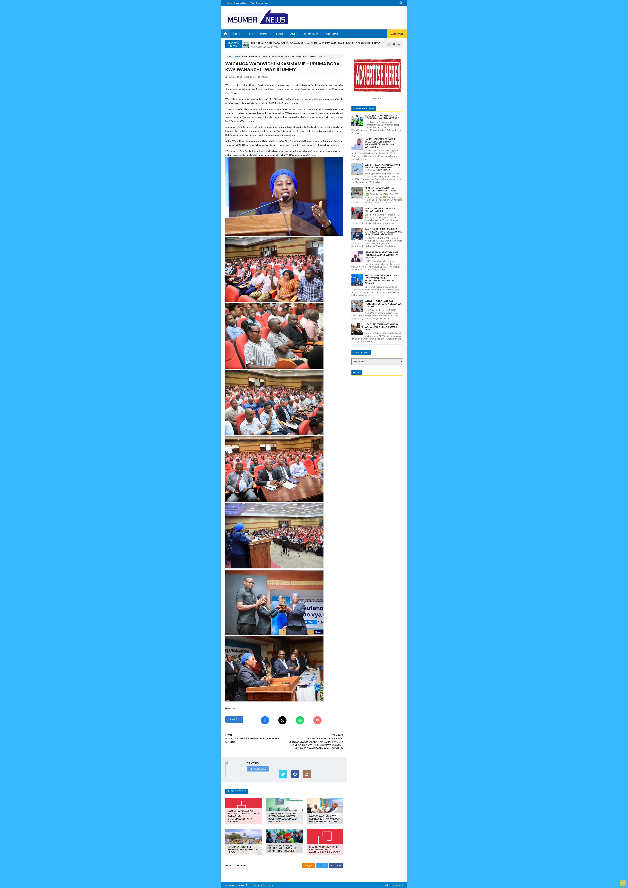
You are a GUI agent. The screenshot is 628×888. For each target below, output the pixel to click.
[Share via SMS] (317, 720)
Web (252, 3)
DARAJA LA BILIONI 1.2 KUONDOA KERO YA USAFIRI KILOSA (243, 849)
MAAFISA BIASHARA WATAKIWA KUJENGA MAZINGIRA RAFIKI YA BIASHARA (381, 255)
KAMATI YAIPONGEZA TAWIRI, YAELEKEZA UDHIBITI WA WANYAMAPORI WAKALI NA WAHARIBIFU (380, 143)
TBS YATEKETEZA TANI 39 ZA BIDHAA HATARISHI (380, 209)
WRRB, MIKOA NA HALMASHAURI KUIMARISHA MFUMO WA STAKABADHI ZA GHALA (382, 167)
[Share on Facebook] (265, 720)
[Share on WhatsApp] (300, 720)
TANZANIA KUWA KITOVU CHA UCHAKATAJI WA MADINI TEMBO (382, 117)
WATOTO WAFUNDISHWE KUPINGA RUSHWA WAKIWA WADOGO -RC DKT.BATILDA (324, 819)
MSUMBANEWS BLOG (235, 885)
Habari (238, 56)
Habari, (264, 77)
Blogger (309, 865)
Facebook (336, 865)
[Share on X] (282, 720)
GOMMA (399, 885)
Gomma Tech (262, 3)
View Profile (259, 769)
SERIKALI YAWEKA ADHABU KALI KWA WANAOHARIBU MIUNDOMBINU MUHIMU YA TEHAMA (382, 279)
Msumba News (240, 3)
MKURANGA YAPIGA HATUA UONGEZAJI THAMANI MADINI (381, 189)
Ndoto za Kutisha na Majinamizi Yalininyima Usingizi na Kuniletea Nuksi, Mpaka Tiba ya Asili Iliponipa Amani (310, 42)
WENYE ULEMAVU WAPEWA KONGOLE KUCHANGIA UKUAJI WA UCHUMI (383, 304)
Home (229, 3)
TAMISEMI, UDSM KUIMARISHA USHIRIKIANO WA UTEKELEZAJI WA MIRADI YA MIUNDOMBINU (383, 232)
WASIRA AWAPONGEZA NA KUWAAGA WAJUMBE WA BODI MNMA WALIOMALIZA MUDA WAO (282, 817)
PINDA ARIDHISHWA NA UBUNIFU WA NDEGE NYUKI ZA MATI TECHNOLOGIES (282, 848)
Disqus (321, 865)
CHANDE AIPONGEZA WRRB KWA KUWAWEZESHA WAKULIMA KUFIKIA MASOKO (324, 849)
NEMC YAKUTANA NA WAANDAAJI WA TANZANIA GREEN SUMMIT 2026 (382, 327)
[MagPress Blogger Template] (269, 16)
